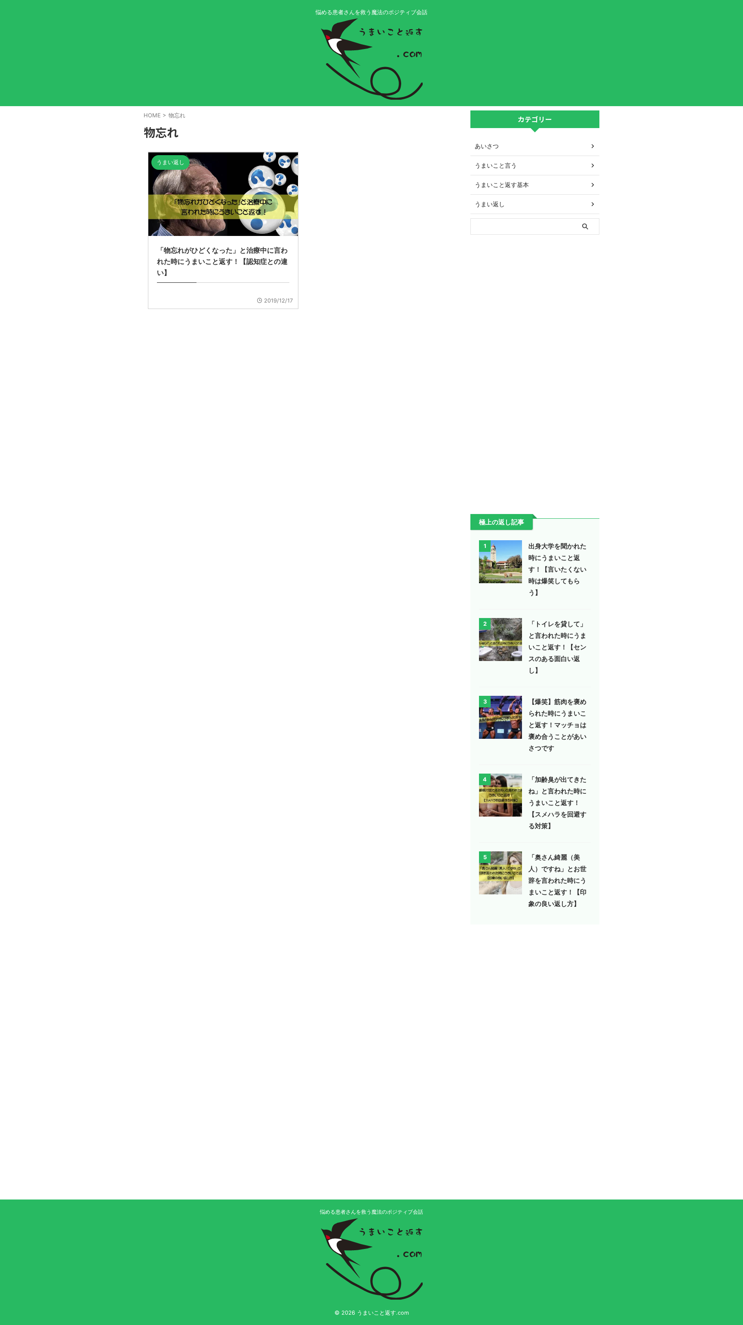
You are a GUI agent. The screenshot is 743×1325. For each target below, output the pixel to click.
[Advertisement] (534, 368)
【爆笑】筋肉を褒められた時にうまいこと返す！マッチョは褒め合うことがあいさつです (557, 725)
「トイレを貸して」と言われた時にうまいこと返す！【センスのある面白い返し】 (557, 647)
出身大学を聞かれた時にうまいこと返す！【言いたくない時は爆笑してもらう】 (557, 569)
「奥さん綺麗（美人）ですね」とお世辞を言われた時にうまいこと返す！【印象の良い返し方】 (557, 880)
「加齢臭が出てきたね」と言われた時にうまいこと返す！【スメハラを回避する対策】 (557, 802)
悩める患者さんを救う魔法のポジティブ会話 (371, 1212)
